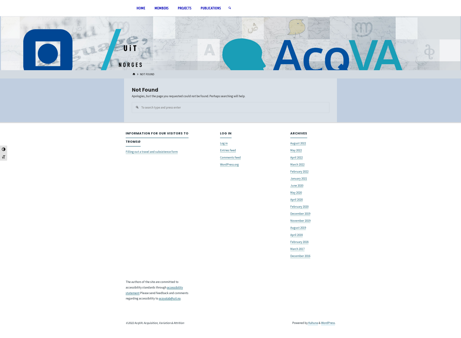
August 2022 (298, 143)
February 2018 (299, 242)
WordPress (328, 323)
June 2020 (296, 186)
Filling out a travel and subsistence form (152, 152)
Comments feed (230, 157)
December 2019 (300, 214)
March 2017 (297, 249)
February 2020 (299, 207)
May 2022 (296, 150)
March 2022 (297, 164)
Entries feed (228, 150)
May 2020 (296, 193)
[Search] (230, 8)
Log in (224, 143)
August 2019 (298, 228)
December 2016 (300, 256)
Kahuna (313, 323)
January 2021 (298, 179)
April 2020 (296, 200)
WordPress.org (229, 164)
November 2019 (300, 221)
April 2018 (296, 235)
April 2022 (296, 157)
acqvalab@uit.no (170, 298)
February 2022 (299, 171)
